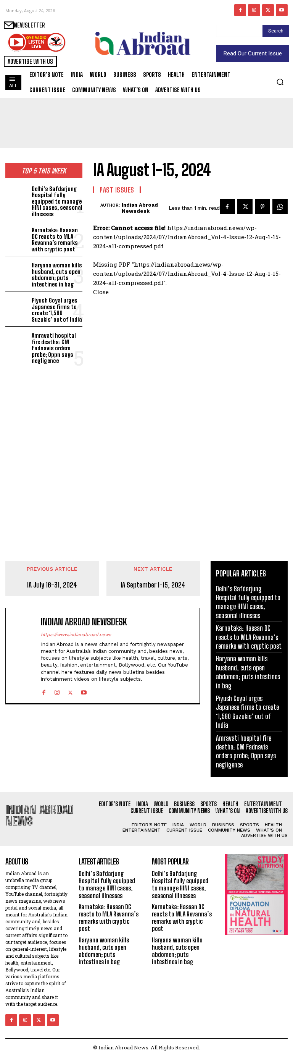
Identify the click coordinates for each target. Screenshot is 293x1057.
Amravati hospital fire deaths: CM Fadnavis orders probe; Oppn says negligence (54, 348)
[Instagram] (254, 10)
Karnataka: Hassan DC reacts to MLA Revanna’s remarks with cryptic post (55, 240)
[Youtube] (282, 10)
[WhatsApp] (280, 206)
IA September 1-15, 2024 (153, 585)
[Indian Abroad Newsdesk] (96, 208)
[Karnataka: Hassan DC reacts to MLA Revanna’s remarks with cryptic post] (17, 235)
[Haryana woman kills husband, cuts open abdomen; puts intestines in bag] (17, 270)
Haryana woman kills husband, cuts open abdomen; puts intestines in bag (57, 275)
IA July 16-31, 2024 (52, 585)
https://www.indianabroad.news (76, 634)
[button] (280, 81)
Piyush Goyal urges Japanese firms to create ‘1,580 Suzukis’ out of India (57, 310)
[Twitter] (268, 10)
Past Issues (117, 189)
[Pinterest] (262, 206)
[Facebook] (240, 10)
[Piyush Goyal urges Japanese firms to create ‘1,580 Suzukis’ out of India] (17, 305)
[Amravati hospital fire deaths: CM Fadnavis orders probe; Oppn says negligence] (17, 340)
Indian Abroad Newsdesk (140, 208)
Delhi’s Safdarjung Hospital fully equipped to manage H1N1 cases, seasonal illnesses (57, 201)
